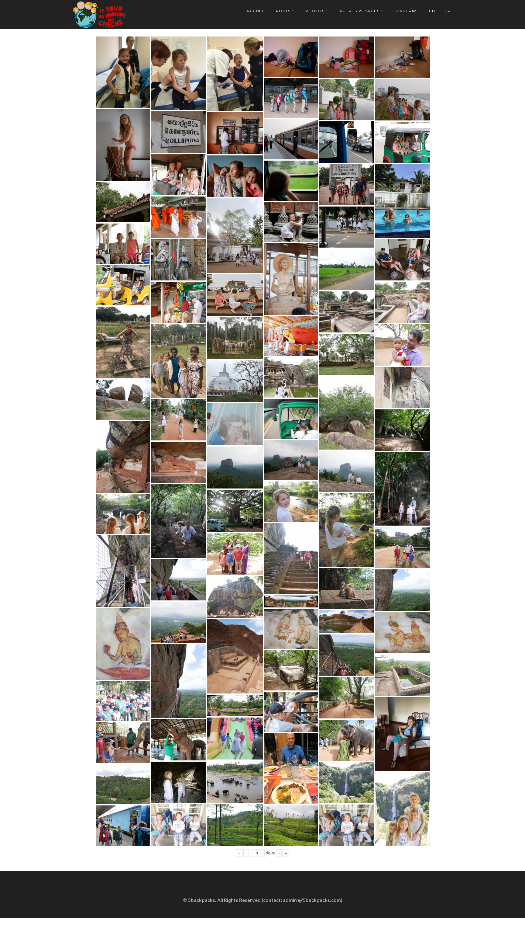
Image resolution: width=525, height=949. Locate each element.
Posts (283, 11)
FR (448, 11)
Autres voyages (359, 11)
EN (432, 11)
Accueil (256, 11)
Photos (314, 11)
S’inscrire (406, 11)
